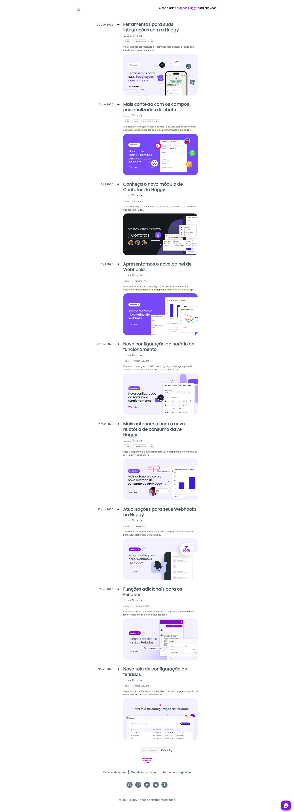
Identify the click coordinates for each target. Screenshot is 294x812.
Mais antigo (167, 750)
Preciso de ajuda (114, 772)
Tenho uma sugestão (177, 772)
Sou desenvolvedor (144, 772)
